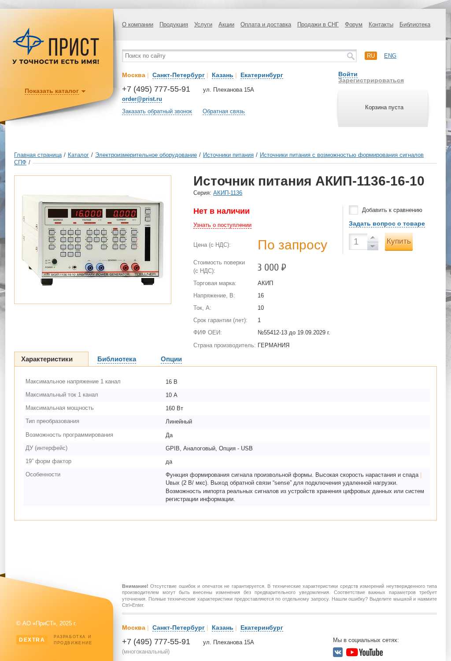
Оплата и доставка (265, 24)
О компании (137, 24)
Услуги (203, 24)
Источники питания (228, 155)
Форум (353, 24)
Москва (133, 74)
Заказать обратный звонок (157, 111)
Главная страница (38, 155)
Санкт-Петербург (178, 74)
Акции (226, 24)
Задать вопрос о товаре (387, 223)
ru (371, 55)
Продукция (173, 24)
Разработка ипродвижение (55, 640)
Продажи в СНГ (318, 24)
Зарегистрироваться (371, 80)
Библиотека (414, 24)
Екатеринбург (261, 74)
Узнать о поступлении (222, 225)
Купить (399, 241)
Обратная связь (224, 111)
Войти (348, 74)
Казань (222, 74)
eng (390, 55)
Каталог (78, 155)
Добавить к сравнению (392, 210)
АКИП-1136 (227, 192)
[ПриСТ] (56, 62)
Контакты (381, 24)
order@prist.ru (142, 99)
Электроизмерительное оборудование (146, 155)
